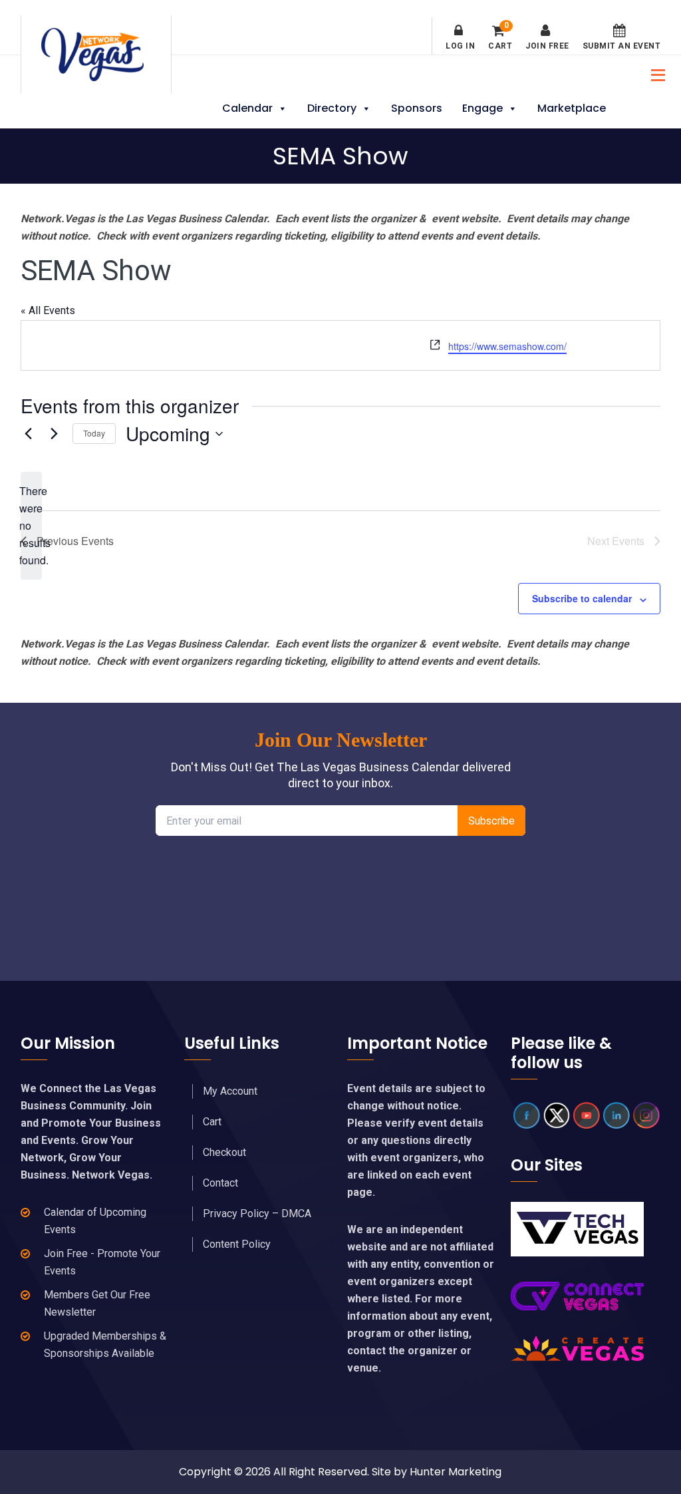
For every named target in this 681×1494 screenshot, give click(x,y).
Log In (460, 46)
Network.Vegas (96, 54)
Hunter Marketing (455, 1471)
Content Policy (237, 1244)
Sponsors (416, 108)
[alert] (31, 526)
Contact (220, 1183)
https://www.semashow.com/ (507, 346)
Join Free (547, 46)
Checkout (224, 1152)
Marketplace (571, 108)
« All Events (48, 310)
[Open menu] (654, 73)
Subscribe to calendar (582, 598)
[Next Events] (55, 434)
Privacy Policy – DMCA (257, 1213)
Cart (500, 37)
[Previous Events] (29, 434)
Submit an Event (622, 46)
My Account (230, 1091)
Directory (331, 108)
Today (94, 433)
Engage (482, 108)
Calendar (247, 108)
